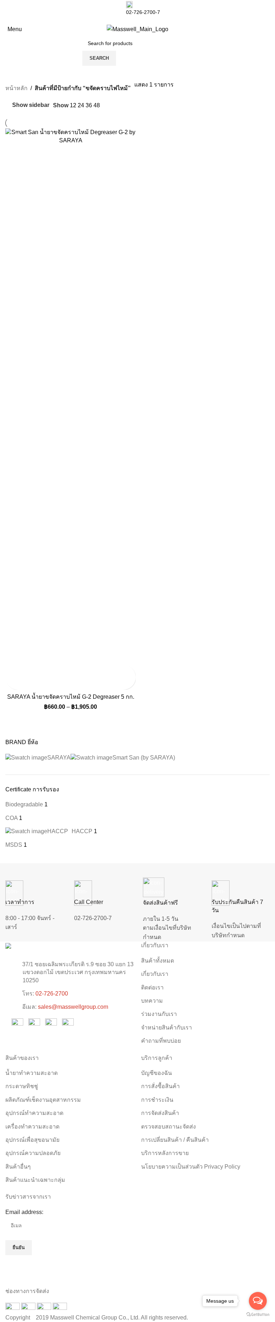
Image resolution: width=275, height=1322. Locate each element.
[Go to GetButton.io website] (257, 1314)
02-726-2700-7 (93, 918)
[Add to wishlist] (11, 683)
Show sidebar (30, 105)
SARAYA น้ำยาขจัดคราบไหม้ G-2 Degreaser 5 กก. (70, 697)
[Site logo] (137, 29)
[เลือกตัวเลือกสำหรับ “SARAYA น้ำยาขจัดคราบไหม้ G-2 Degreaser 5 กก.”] (11, 671)
